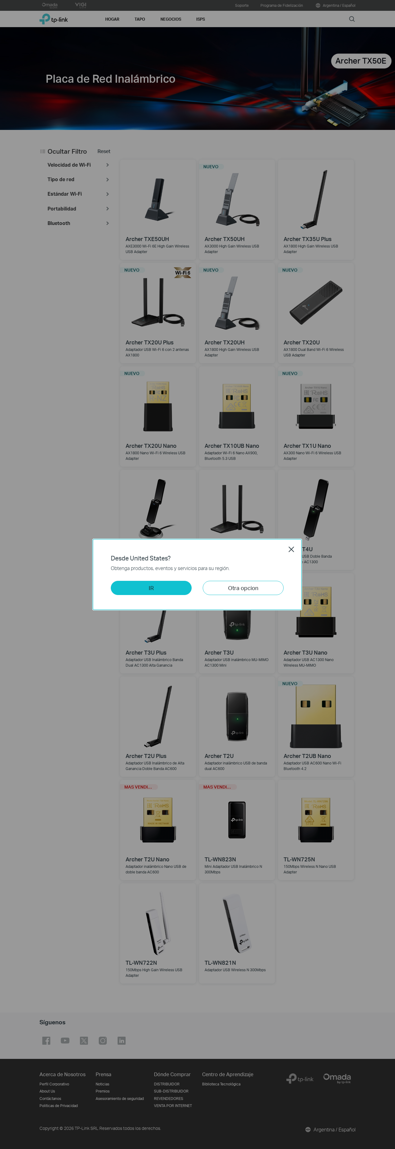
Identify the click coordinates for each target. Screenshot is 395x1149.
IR (151, 587)
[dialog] (197, 574)
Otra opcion (243, 587)
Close (291, 549)
